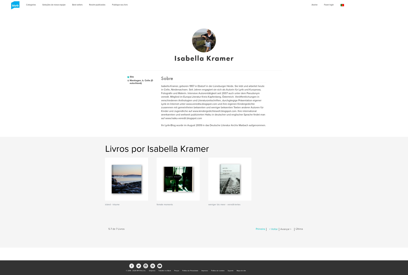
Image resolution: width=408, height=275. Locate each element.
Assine (314, 5)
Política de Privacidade (190, 271)
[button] (342, 5)
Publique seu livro (120, 5)
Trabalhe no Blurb (164, 271)
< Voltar (273, 229)
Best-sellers (77, 5)
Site (132, 76)
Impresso (204, 271)
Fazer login (329, 5)
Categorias (31, 5)
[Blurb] (14, 6)
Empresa (152, 271)
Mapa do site (241, 271)
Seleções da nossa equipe (54, 5)
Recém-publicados (97, 5)
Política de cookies (218, 271)
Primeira (260, 229)
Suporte (230, 271)
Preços (176, 271)
